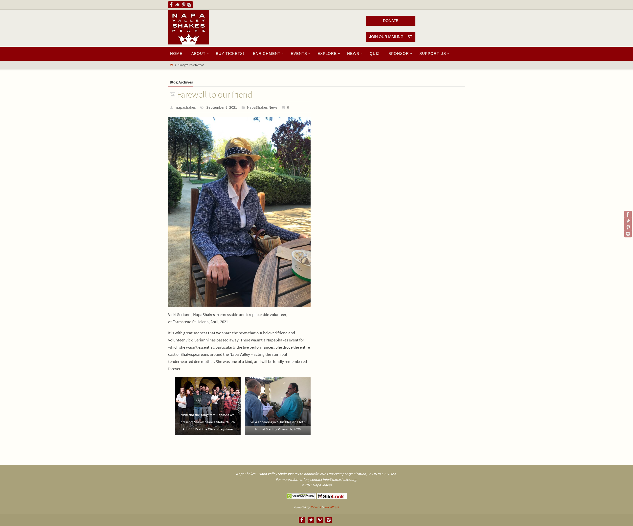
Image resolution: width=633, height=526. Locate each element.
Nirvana (315, 507)
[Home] (171, 65)
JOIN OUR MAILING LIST (390, 37)
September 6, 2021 (221, 107)
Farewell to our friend (214, 94)
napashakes (186, 107)
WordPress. (331, 507)
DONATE (390, 21)
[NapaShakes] (171, 4)
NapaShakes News (262, 107)
